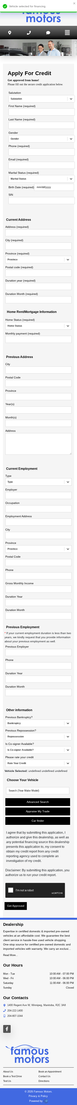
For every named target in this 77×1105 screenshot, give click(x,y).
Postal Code (13, 377)
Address (10, 430)
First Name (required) (22, 106)
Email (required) (18, 159)
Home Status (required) (20, 319)
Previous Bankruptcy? (19, 717)
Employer (11, 489)
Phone (9, 570)
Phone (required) (19, 146)
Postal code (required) (19, 267)
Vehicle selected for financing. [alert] (27, 6)
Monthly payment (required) (22, 333)
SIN (10, 194)
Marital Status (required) (23, 172)
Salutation (14, 92)
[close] (74, 3)
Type (8, 475)
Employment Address (18, 516)
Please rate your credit (19, 757)
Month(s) (11, 417)
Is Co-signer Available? (19, 743)
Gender (13, 132)
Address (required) (17, 226)
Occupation (12, 502)
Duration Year (14, 596)
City (7, 364)
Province (10, 390)
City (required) (14, 240)
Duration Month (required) (21, 293)
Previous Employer (17, 646)
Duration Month (15, 610)
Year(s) (9, 404)
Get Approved (15, 905)
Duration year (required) (20, 280)
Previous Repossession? (20, 730)
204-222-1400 (15, 1010)
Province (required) (17, 253)
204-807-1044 (15, 1015)
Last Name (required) (21, 119)
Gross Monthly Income (19, 583)
